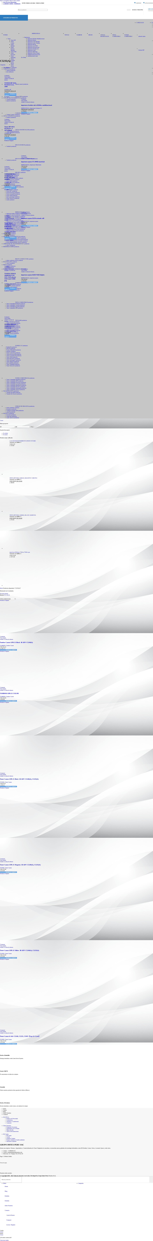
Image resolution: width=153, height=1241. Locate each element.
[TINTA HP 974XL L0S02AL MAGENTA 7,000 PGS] (5, 494)
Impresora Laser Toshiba (33, 43)
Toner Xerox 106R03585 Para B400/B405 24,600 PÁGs (9, 225)
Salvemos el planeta (11, 1141)
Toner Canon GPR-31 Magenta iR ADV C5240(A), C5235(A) (20, 865)
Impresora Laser (31, 50)
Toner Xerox (12, 65)
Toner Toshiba (13, 59)
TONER (6, 89)
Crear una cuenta (4, 1240)
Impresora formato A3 (33, 48)
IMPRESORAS (25, 108)
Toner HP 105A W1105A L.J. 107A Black (9, 128)
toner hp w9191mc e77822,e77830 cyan (20, 552)
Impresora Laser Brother (33, 41)
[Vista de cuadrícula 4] (7, 597)
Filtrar (32, 426)
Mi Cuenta (6, 1134)
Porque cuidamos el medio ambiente (15, 1140)
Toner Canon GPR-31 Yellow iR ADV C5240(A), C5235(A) (19, 950)
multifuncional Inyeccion (33, 54)
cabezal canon (141, 36)
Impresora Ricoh (31, 44)
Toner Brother (13, 45)
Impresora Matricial (32, 51)
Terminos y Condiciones (12, 1121)
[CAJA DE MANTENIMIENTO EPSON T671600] (5, 457)
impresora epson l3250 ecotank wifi (32, 218)
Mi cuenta (8, 1135)
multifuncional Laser (32, 56)
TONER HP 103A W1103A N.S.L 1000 (10, 84)
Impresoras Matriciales (35, 165)
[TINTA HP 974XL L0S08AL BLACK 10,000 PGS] (5, 531)
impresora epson (34, 221)
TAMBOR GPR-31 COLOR (9, 693)
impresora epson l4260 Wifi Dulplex (33, 275)
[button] (10, 94)
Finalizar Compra (10, 1138)
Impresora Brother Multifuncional (35, 38)
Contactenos (9, 1120)
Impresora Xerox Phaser (33, 53)
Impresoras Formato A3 (36, 108)
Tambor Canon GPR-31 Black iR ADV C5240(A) (16, 642)
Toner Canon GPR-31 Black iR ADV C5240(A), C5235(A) (19, 779)
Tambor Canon (10, 645)
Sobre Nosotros (7, 1125)
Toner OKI (13, 51)
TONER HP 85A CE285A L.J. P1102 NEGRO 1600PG (9, 176)
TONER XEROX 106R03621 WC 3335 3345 (10, 326)
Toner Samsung (13, 56)
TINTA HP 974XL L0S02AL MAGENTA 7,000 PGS (23, 478)
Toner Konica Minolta (13, 49)
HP (10, 89)
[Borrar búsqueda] (125, 10)
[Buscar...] (129, 10)
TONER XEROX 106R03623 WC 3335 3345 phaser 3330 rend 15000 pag (10, 277)
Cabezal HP (141, 50)
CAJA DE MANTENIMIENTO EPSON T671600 (23, 441)
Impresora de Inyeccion (33, 47)
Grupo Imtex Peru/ (43, 1175)
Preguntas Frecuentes (11, 1127)
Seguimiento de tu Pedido (12, 1128)
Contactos (8, 1123)
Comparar (8, 1220)
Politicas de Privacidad (12, 1118)
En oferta (5, 433)
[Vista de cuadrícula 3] (4, 597)
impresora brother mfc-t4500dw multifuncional (36, 105)
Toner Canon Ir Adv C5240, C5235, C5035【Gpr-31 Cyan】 (20, 1036)
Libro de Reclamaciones (12, 1131)
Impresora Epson (31, 40)
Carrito (8, 1137)
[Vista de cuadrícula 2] (1, 597)
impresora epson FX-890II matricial (33, 162)
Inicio (1, 588)
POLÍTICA (6, 1117)
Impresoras (27, 37)
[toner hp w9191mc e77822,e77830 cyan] (5, 569)
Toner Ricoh (12, 62)
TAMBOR (2, 645)
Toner (9, 38)
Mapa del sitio (9, 1130)
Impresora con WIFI (32, 46)
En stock (5, 434)
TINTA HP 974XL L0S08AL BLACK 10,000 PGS (23, 515)
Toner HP (13, 40)
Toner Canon (12, 42)
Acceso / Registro (10, 1224)
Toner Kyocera (13, 53)
